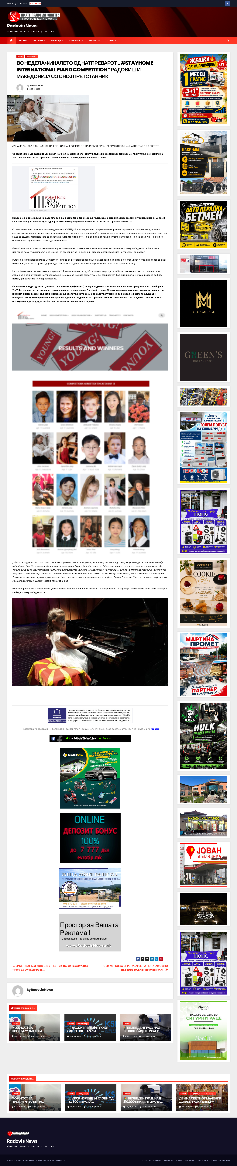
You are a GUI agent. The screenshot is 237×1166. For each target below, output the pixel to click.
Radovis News (22, 25)
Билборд (56, 40)
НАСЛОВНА (203, 1160)
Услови (155, 729)
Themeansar (59, 1160)
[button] (228, 40)
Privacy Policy (155, 1160)
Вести (22, 40)
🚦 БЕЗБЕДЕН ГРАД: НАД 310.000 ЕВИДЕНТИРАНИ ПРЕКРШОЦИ (141, 1031)
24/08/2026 (20, 1107)
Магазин (38, 40)
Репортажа (31, 57)
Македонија (82, 1024)
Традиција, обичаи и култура (202, 1094)
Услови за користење (220, 1160)
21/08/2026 (187, 1107)
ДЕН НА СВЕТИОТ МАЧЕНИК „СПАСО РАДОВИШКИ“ (200, 1100)
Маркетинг (75, 40)
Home (144, 1160)
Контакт (111, 40)
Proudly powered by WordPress (21, 1160)
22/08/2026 (76, 1107)
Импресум (95, 40)
